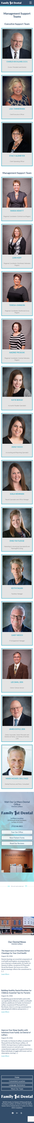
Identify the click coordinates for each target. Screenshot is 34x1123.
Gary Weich (17, 635)
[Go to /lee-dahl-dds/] (17, 664)
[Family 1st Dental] (11, 2)
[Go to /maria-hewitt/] (17, 193)
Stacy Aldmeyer (17, 156)
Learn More (6, 974)
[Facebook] (13, 1113)
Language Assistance (17, 1085)
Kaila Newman (17, 494)
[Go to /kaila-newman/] (17, 476)
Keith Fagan (17, 588)
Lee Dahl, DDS (17, 682)
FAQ (30, 1106)
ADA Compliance (17, 1108)
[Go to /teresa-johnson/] (17, 287)
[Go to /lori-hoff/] (17, 240)
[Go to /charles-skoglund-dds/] (17, 44)
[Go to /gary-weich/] (17, 617)
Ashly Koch (17, 447)
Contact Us (24, 1106)
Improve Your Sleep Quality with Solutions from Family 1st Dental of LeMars (16, 1032)
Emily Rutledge (17, 541)
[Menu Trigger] (30, 2)
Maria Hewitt (17, 211)
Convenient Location (17, 1081)
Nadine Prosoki (17, 352)
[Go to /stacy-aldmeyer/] (17, 138)
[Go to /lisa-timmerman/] (17, 91)
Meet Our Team (17, 1089)
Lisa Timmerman (17, 109)
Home (17, 1077)
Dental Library (15, 1106)
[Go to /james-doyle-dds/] (17, 711)
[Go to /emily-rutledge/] (17, 523)
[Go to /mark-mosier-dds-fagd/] (17, 760)
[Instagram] (17, 1113)
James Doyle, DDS (17, 729)
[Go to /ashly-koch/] (17, 429)
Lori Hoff (17, 258)
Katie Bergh (17, 400)
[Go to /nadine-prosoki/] (17, 334)
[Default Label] (21, 1113)
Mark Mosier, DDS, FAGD (17, 778)
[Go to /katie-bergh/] (17, 382)
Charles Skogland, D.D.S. (17, 62)
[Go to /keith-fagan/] (17, 570)
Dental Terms (6, 1106)
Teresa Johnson (17, 305)
